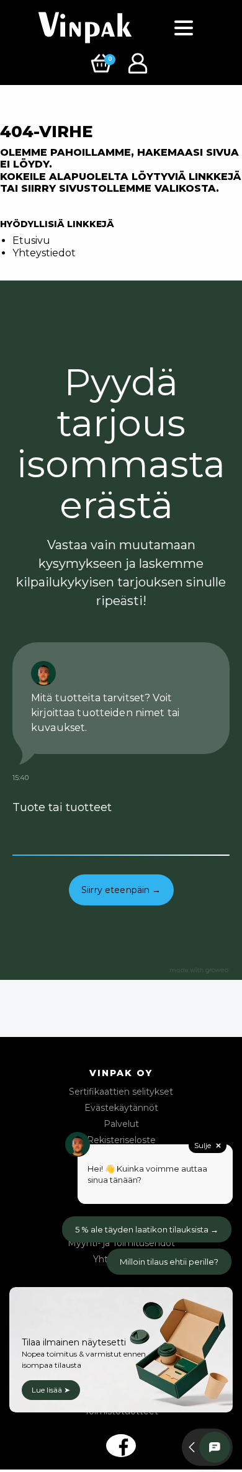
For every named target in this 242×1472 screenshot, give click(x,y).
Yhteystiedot (44, 253)
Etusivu (31, 240)
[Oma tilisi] (139, 62)
